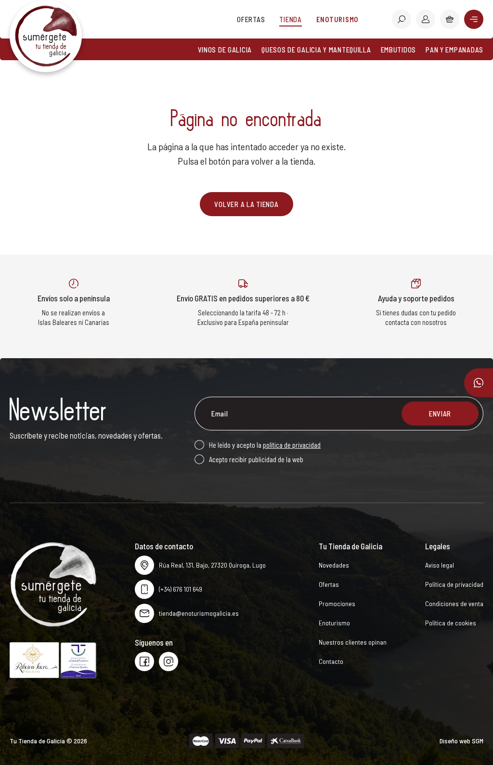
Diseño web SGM (461, 741)
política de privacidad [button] (292, 445)
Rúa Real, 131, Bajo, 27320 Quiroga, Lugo (212, 565)
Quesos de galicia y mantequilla (316, 49)
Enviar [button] (440, 413)
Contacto (331, 661)
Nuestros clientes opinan (353, 642)
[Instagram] (168, 661)
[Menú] (473, 19)
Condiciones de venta (454, 603)
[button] (401, 19)
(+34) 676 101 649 (180, 589)
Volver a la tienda (246, 204)
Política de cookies (450, 623)
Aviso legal (439, 565)
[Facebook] (144, 661)
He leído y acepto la (265, 445)
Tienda (290, 19)
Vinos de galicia (225, 49)
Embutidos (398, 49)
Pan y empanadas (454, 49)
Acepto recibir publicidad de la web (256, 459)
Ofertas (251, 19)
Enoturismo (337, 19)
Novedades (334, 565)
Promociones (337, 603)
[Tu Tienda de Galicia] (46, 36)
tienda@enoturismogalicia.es (199, 613)
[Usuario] (425, 19)
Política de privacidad (454, 584)
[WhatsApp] (478, 382)
